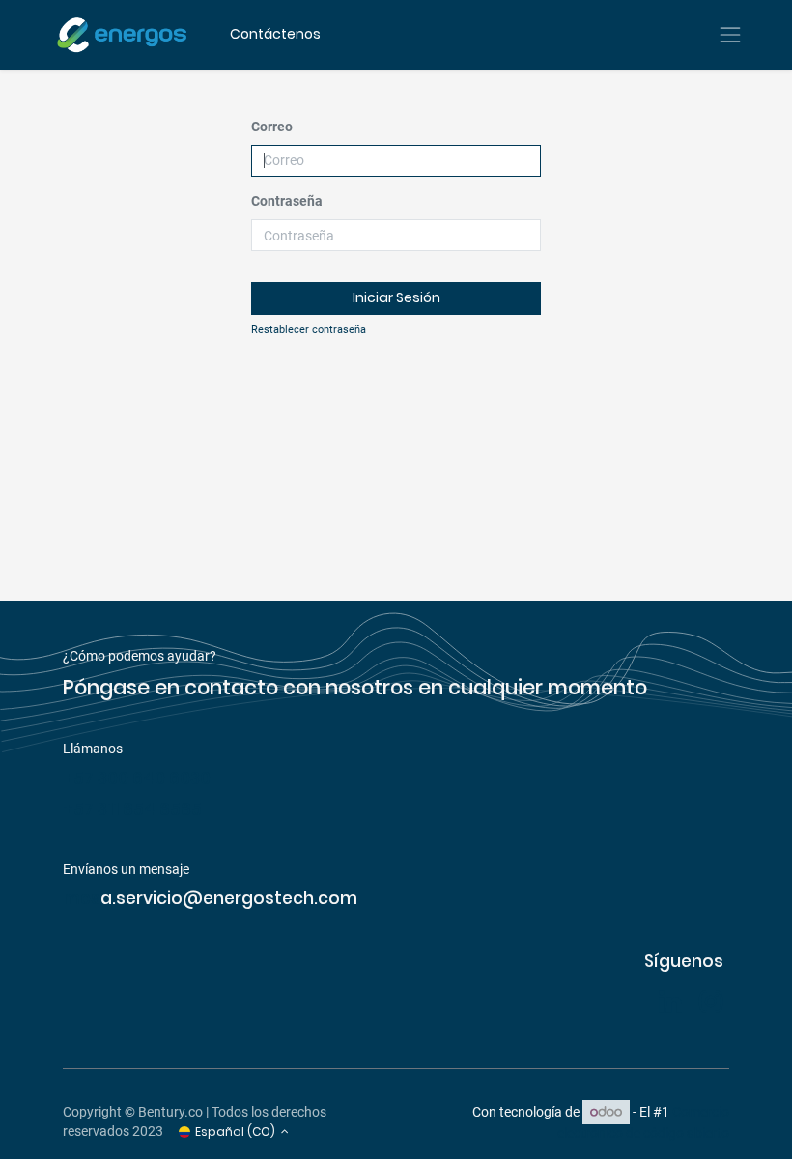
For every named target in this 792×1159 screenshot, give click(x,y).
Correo (272, 126)
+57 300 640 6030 (138, 778)
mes (81, 898)
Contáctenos (275, 33)
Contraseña (287, 201)
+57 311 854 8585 (132, 809)
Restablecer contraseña (308, 330)
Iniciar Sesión (396, 297)
